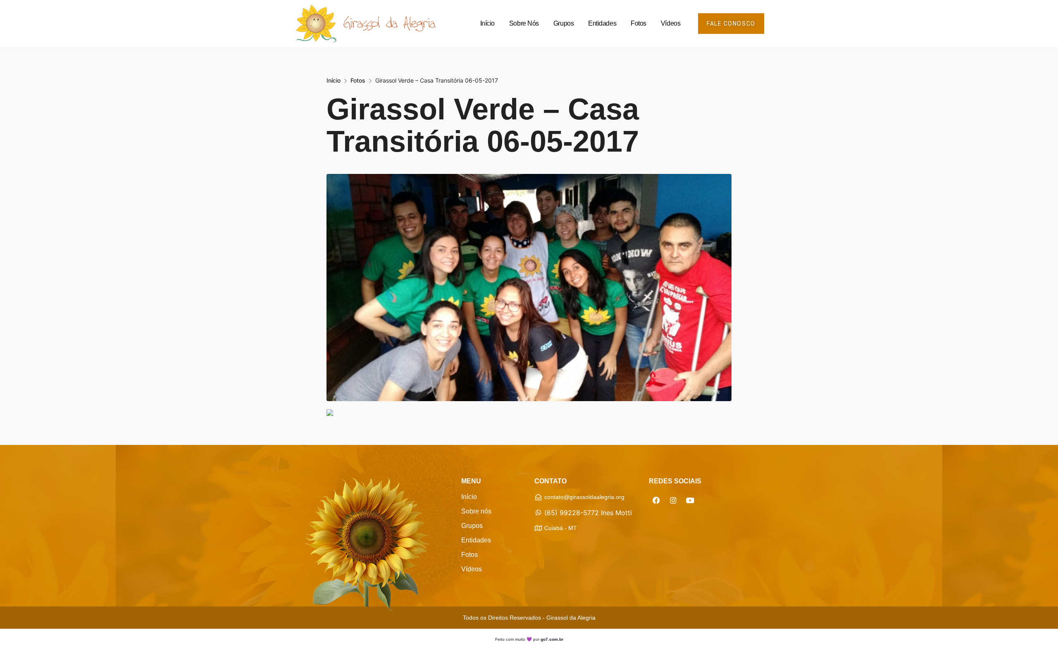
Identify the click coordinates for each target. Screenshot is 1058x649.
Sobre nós (524, 23)
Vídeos (670, 23)
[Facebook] (656, 500)
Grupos (563, 23)
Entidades (602, 23)
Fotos (638, 23)
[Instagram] (673, 500)
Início (487, 23)
